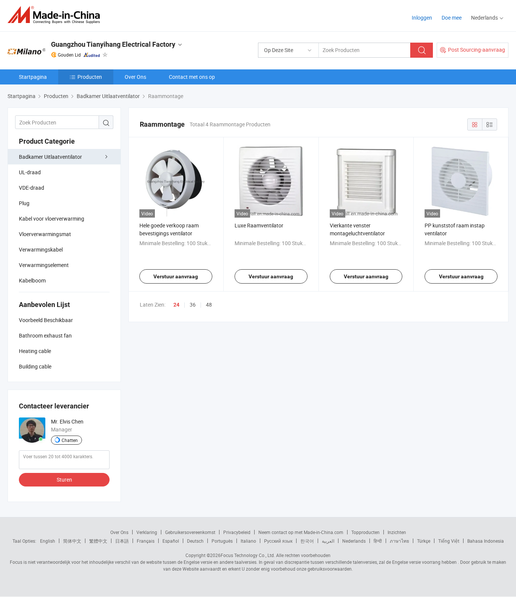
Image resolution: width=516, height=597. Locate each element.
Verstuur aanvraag (175, 276)
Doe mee (452, 17)
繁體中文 (98, 541)
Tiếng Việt (448, 541)
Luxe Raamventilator (259, 225)
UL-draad (30, 172)
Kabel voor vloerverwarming (51, 218)
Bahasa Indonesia (485, 541)
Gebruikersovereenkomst (190, 532)
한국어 (307, 541)
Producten (89, 76)
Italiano (248, 541)
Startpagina (33, 76)
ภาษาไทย (399, 541)
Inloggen (422, 17)
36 (193, 304)
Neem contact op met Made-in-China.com (300, 532)
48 (209, 304)
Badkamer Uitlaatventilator (50, 156)
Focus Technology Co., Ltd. (248, 555)
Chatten (70, 440)
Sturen (64, 479)
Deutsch (195, 541)
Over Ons (135, 76)
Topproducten (365, 532)
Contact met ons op (192, 76)
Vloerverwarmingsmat (45, 234)
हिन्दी (378, 541)
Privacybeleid (236, 532)
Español (170, 541)
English (47, 541)
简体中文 (72, 541)
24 (176, 305)
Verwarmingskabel (41, 249)
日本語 (122, 541)
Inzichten (397, 532)
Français (145, 541)
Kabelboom (32, 280)
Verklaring (146, 532)
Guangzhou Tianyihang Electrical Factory (113, 44)
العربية (328, 541)
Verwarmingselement (44, 265)
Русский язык (278, 541)
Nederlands (354, 541)
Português (222, 541)
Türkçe (423, 541)
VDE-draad (31, 187)
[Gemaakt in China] (56, 15)
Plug (24, 203)
